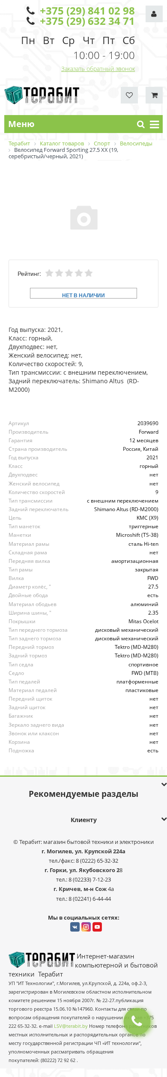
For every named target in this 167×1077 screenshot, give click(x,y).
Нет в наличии (83, 295)
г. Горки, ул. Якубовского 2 (82, 870)
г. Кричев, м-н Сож (81, 889)
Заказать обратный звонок (98, 69)
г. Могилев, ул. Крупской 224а (83, 851)
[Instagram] (86, 927)
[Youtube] (97, 927)
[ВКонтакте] (75, 927)
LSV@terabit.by (71, 1026)
